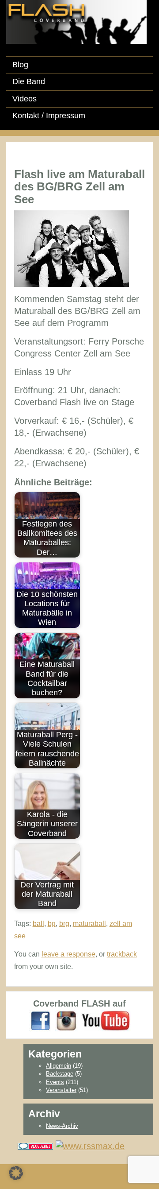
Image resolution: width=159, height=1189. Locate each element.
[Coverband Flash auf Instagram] (66, 1020)
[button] (16, 1173)
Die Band (28, 81)
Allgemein (58, 1065)
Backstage (59, 1073)
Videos (24, 98)
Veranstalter (61, 1090)
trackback (122, 954)
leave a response (68, 954)
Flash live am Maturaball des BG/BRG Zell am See (79, 186)
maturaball (89, 923)
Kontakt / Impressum (48, 115)
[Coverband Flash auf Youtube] (106, 1020)
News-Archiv (62, 1126)
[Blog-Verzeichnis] (35, 1145)
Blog (20, 64)
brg (64, 923)
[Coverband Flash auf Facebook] (41, 1020)
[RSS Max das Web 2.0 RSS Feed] (90, 1145)
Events (55, 1082)
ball (38, 923)
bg (52, 923)
